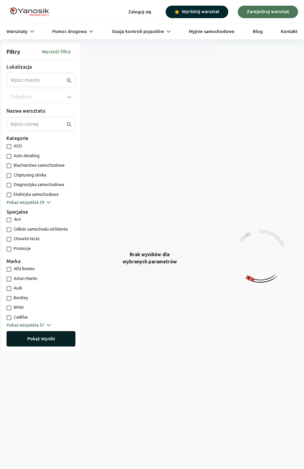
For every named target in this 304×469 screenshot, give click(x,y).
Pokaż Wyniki (41, 338)
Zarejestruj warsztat (268, 11)
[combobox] (38, 80)
